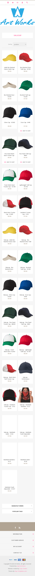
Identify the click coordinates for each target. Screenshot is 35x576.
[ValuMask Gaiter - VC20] (25, 450)
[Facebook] (15, 527)
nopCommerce (21, 566)
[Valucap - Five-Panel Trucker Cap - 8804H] (9, 312)
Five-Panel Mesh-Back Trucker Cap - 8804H (9, 155)
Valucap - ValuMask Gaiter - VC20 (9, 433)
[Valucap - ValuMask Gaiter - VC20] (9, 422)
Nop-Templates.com (21, 571)
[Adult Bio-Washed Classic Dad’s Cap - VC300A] (9, 57)
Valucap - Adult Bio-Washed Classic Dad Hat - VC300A (9, 241)
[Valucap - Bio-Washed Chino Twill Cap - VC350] (25, 230)
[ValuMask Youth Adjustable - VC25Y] (9, 477)
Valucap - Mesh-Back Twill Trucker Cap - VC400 (9, 379)
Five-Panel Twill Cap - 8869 (25, 154)
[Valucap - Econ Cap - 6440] (25, 285)
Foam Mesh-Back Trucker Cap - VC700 (9, 186)
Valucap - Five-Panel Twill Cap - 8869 (25, 323)
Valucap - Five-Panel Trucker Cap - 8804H (9, 323)
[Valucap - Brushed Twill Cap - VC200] (25, 257)
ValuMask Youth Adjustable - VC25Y (9, 488)
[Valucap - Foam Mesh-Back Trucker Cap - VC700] (9, 340)
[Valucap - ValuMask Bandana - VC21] (25, 395)
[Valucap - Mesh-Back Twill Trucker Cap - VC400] (9, 367)
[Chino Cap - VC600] (9, 112)
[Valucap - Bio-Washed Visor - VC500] (9, 257)
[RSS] (19, 527)
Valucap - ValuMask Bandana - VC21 (25, 405)
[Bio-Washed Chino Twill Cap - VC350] (25, 57)
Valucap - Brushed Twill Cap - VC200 (25, 268)
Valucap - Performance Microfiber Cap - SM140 (25, 379)
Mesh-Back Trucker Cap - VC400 (9, 213)
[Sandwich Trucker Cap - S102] (25, 202)
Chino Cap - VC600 (9, 122)
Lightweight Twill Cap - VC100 (25, 186)
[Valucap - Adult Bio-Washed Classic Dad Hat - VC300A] (9, 230)
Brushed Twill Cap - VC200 (25, 95)
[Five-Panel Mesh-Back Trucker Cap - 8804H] (9, 144)
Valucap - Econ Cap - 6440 (26, 295)
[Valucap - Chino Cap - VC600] (9, 285)
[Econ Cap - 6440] (25, 112)
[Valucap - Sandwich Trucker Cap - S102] (9, 395)
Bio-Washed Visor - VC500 (9, 95)
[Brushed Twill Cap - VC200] (25, 85)
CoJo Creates (23, 568)
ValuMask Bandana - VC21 (9, 460)
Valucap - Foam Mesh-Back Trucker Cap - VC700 (9, 351)
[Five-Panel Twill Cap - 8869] (25, 144)
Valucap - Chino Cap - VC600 (9, 295)
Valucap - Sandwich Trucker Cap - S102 (9, 405)
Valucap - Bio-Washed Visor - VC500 (9, 269)
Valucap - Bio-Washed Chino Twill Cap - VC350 (25, 241)
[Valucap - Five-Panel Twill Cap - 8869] (25, 312)
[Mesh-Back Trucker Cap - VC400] (9, 202)
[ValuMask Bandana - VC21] (9, 450)
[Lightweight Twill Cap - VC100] (25, 175)
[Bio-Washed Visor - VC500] (9, 85)
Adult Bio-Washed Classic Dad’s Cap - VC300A (9, 69)
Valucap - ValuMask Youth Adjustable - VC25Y (25, 433)
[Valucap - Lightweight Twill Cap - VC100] (25, 340)
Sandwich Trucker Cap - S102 (25, 213)
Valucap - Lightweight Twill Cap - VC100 (25, 350)
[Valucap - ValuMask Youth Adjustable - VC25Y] (25, 422)
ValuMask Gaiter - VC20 (25, 460)
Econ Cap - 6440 (25, 122)
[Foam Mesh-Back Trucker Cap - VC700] (9, 175)
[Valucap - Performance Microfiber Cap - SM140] (25, 367)
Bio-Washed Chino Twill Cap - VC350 (25, 68)
